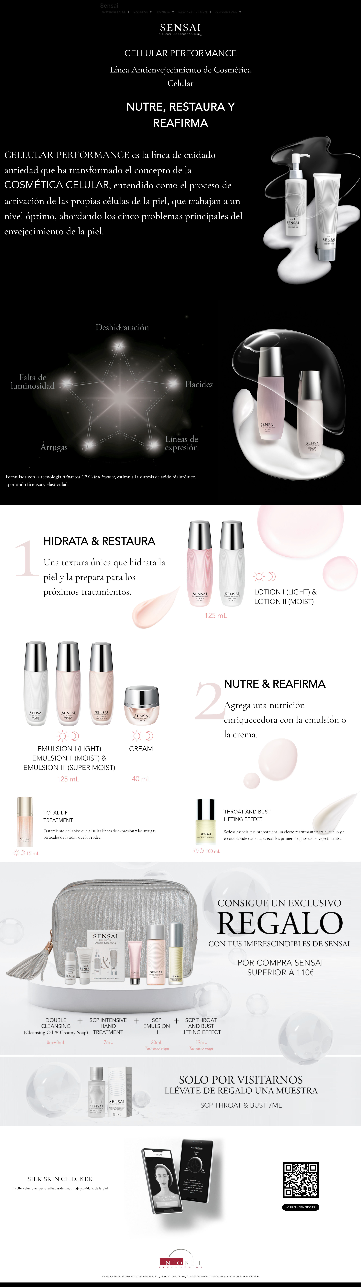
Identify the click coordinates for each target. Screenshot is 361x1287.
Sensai (109, 5)
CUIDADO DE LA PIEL (114, 11)
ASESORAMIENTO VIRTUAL (192, 11)
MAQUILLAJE (141, 11)
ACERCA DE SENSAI (226, 11)
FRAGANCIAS (163, 11)
